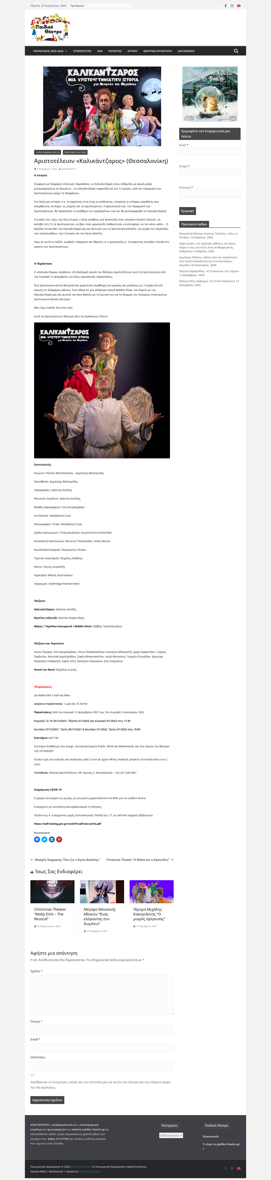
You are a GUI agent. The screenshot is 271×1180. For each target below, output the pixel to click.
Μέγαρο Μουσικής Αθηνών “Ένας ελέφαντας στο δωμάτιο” (100, 916)
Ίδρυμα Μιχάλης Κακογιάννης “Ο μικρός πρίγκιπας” (149, 914)
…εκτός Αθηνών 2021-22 (48, 152)
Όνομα (36, 1021)
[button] (65, 51)
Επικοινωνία (211, 1136)
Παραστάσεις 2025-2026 (48, 51)
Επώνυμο (186, 187)
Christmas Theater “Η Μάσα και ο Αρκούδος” (137, 860)
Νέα (100, 51)
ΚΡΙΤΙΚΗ (133, 51)
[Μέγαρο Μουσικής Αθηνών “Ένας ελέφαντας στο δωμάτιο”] (102, 883)
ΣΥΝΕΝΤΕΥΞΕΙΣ (82, 51)
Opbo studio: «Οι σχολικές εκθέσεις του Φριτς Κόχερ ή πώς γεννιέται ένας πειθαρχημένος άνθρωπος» (207, 247)
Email (35, 1039)
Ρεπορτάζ (115, 51)
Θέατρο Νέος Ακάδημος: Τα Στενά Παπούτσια (207, 281)
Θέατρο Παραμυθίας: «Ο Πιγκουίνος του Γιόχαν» (209, 271)
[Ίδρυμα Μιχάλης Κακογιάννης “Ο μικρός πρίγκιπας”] (152, 883)
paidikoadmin (68, 168)
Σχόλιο (36, 971)
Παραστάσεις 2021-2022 (75, 152)
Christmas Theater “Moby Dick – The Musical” (50, 914)
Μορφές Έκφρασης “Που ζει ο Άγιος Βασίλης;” (67, 860)
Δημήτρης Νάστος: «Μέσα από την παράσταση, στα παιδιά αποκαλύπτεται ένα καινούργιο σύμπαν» (208, 261)
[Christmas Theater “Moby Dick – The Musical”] (52, 883)
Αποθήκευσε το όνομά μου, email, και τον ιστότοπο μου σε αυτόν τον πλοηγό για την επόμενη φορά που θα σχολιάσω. (100, 1084)
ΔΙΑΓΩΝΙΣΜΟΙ (186, 51)
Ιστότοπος (37, 1057)
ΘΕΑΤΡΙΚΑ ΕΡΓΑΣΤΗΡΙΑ (157, 51)
